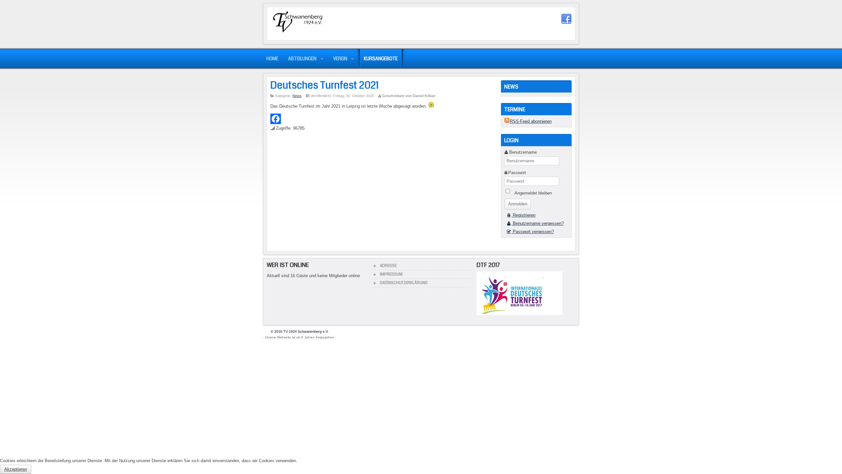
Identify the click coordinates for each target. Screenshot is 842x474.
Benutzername (523, 152)
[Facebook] (382, 119)
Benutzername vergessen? (537, 223)
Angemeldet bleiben (533, 193)
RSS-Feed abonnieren (531, 121)
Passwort (517, 172)
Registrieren (523, 215)
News (297, 96)
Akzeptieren (15, 469)
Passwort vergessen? (532, 231)
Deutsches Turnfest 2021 (324, 85)
